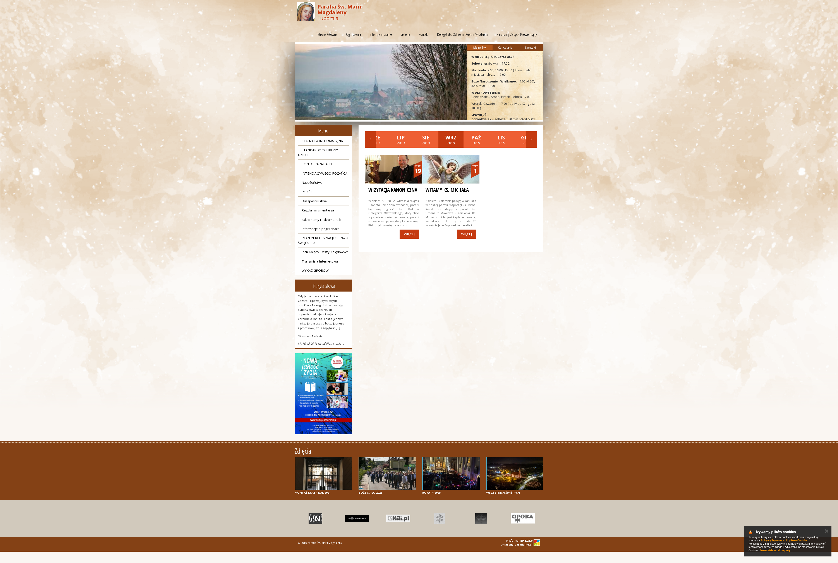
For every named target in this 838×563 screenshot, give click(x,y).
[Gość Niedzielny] (315, 518)
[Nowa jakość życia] (323, 393)
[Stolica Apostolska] (440, 518)
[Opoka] (523, 518)
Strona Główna (327, 34)
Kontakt (423, 34)
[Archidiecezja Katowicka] (481, 518)
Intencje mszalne (381, 34)
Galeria (405, 34)
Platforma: (519, 540)
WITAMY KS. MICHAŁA (447, 189)
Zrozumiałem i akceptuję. (775, 550)
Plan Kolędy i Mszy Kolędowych (325, 252)
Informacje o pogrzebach (320, 229)
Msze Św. (479, 47)
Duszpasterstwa (314, 201)
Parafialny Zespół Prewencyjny (517, 34)
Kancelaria (505, 47)
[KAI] (398, 518)
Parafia (307, 191)
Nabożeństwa (312, 182)
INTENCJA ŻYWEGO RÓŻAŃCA (324, 173)
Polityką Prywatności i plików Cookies (784, 540)
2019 (401, 139)
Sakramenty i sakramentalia (322, 219)
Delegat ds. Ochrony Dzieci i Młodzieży (462, 34)
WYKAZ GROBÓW (315, 270)
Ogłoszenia (353, 34)
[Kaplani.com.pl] (357, 518)
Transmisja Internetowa (320, 261)
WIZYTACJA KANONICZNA (392, 189)
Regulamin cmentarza (318, 210)
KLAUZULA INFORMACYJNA (322, 141)
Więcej (409, 234)
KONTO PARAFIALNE (318, 164)
